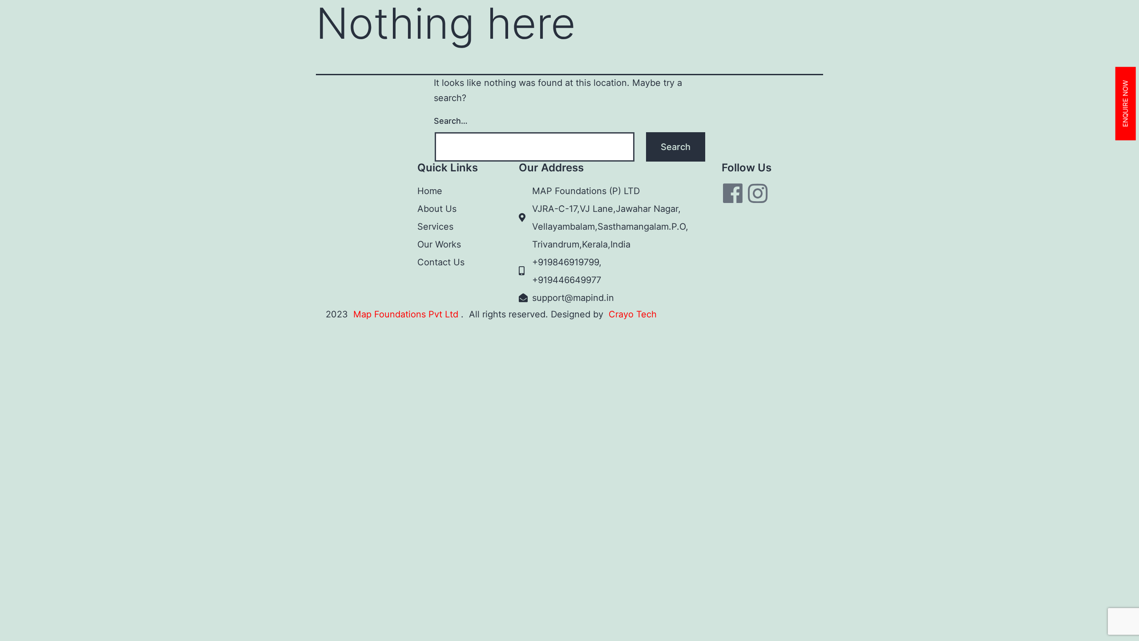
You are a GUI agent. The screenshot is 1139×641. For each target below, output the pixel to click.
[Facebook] (733, 193)
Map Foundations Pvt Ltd (407, 314)
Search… (451, 121)
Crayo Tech (633, 314)
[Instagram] (758, 193)
